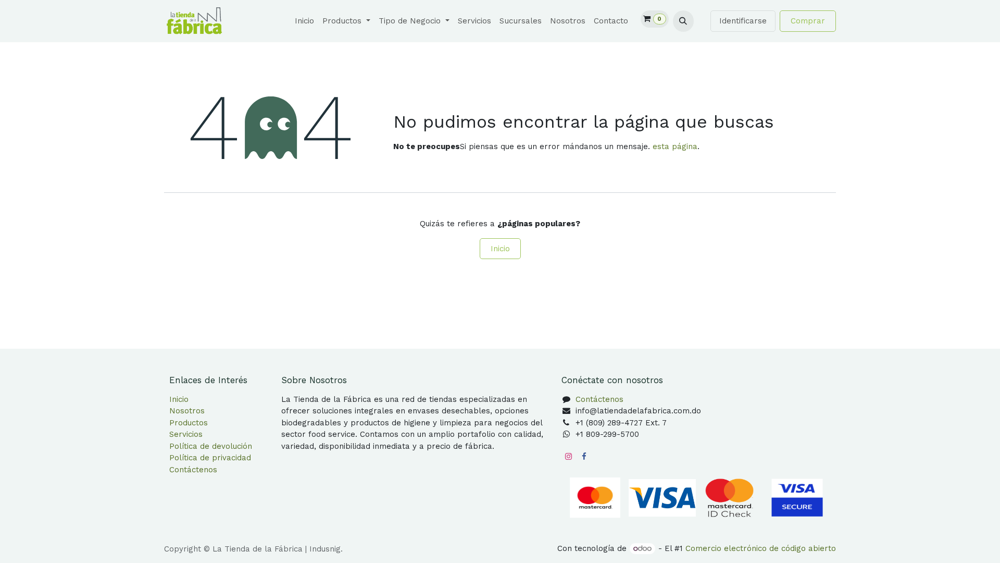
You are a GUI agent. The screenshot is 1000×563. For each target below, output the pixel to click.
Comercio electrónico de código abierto (760, 548)
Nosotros (187, 410)
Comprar (808, 21)
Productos (188, 422)
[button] (683, 20)
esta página (675, 146)
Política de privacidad (210, 457)
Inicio (500, 248)
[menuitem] (304, 21)
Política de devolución (210, 446)
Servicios (186, 434)
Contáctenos (193, 469)
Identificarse (743, 21)
